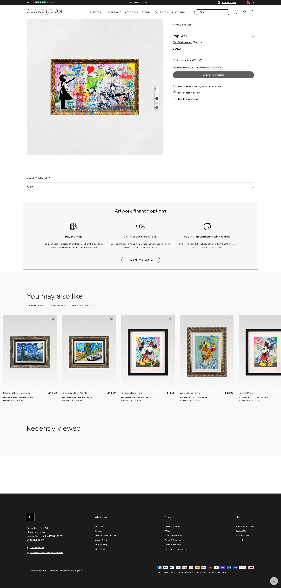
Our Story (99, 526)
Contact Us (241, 531)
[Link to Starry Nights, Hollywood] (30, 352)
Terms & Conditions (173, 540)
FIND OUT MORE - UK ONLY (140, 260)
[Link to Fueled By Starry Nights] (89, 352)
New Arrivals (113, 12)
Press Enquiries (242, 536)
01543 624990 (37, 547)
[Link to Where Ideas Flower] (207, 352)
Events (146, 12)
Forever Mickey (246, 393)
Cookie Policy (101, 540)
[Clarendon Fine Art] (51, 517)
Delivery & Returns (173, 526)
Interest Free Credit (173, 536)
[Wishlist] (236, 12)
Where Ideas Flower (190, 393)
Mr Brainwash (182, 42)
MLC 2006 (100, 549)
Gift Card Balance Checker (177, 549)
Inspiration (179, 12)
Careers (98, 531)
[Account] (244, 12)
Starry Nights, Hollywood (17, 393)
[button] (156, 89)
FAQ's (167, 531)
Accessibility (241, 540)
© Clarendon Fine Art (36, 570)
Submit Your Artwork (245, 526)
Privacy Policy (101, 545)
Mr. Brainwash (10, 398)
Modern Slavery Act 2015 (106, 536)
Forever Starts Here (131, 393)
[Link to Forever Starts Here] (148, 352)
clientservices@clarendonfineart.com (46, 552)
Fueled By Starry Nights (74, 393)
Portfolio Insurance (173, 545)
